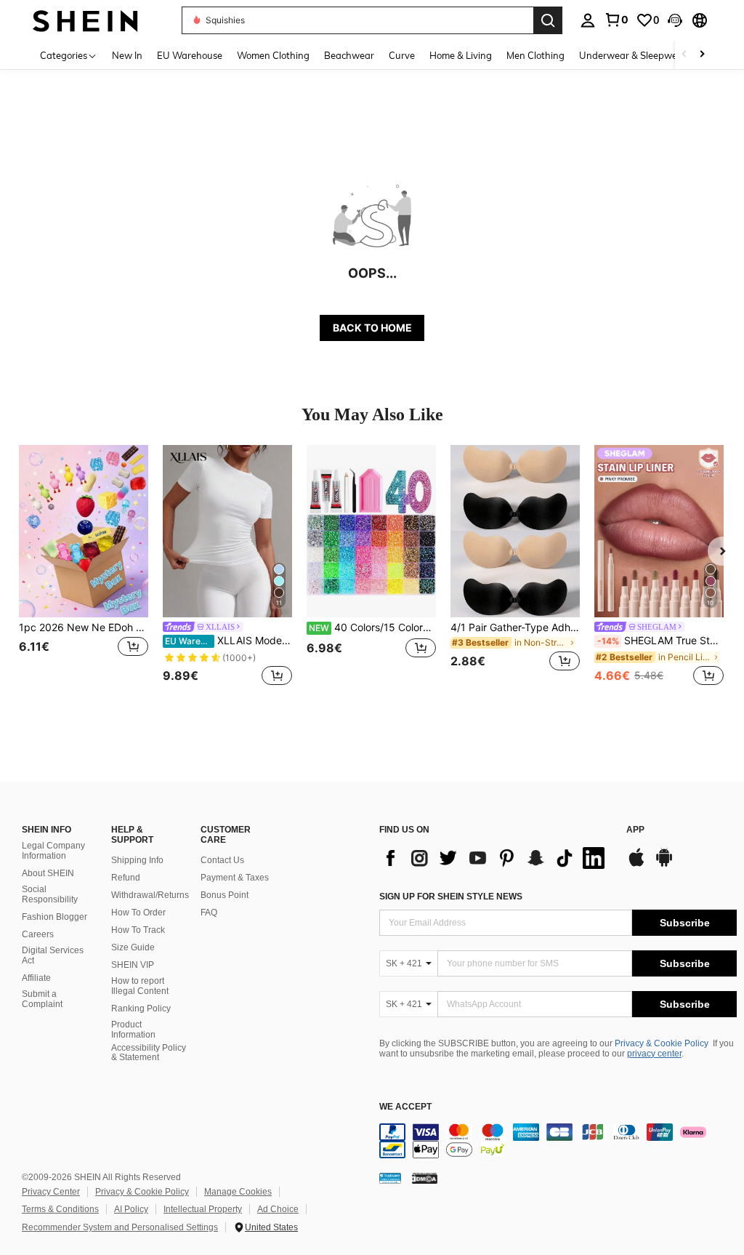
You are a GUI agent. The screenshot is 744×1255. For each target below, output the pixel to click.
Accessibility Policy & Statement (148, 1053)
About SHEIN (48, 873)
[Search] (547, 20)
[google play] (664, 864)
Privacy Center (51, 1192)
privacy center (654, 1053)
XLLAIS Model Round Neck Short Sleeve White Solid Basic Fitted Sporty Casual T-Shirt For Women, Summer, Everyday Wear (228, 640)
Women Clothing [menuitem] (273, 55)
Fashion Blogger (54, 917)
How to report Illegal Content (140, 986)
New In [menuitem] (127, 55)
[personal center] (588, 20)
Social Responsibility (50, 894)
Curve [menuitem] (402, 55)
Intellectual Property (202, 1209)
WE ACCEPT (405, 1107)
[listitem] (83, 567)
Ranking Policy (141, 1008)
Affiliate (36, 978)
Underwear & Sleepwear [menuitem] (633, 55)
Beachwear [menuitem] (349, 55)
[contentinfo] (558, 1140)
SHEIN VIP (132, 965)
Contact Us (222, 860)
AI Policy (131, 1209)
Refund (125, 878)
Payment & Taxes (235, 878)
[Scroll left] (684, 55)
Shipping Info (137, 860)
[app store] (636, 864)
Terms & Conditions (60, 1209)
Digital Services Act (53, 955)
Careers (38, 934)
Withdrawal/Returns (150, 895)
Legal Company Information (53, 851)
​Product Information (133, 1029)
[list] (495, 858)
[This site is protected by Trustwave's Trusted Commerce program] (390, 1178)
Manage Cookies (238, 1192)
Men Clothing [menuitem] (535, 55)
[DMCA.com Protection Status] (424, 1178)
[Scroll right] (702, 55)
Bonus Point (224, 895)
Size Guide (133, 947)
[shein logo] (85, 20)
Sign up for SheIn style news (450, 896)
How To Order (138, 912)
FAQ (209, 912)
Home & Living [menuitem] (460, 55)
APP (635, 830)
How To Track (138, 930)
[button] (675, 20)
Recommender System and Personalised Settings (120, 1227)
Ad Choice (278, 1209)
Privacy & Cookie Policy (661, 1043)
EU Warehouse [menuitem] (189, 55)
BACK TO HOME (372, 327)
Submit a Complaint (42, 999)
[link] (616, 19)
